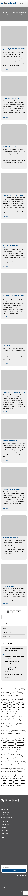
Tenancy (4, 778)
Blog (4, 628)
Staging (14, 771)
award (3, 695)
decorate (17, 709)
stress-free (20, 771)
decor (10, 709)
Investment (17, 733)
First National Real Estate (15, 887)
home (9, 727)
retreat (12, 765)
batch (9, 695)
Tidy (10, 778)
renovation (5, 761)
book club (13, 699)
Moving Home (5, 751)
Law (10, 737)
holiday (4, 727)
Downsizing (5, 716)
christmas (20, 702)
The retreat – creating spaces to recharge (14, 675)
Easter (12, 716)
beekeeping (5, 699)
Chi (15, 702)
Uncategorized (7, 636)
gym (19, 723)
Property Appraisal (5, 840)
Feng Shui (5, 720)
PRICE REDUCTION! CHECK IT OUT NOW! (13, 246)
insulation (14, 730)
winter (4, 785)
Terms (16, 891)
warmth (16, 782)
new (18, 751)
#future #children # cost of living (10, 689)
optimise (12, 754)
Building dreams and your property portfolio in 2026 (12, 662)
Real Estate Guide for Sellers (7, 843)
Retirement (5, 765)
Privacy (20, 891)
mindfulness (5, 747)
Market (4, 744)
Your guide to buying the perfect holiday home (14, 668)
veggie (10, 782)
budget (20, 699)
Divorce (12, 713)
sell (18, 768)
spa (3, 771)
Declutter (4, 709)
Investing (10, 733)
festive (11, 720)
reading (11, 758)
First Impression (6, 723)
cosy (9, 706)
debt (23, 706)
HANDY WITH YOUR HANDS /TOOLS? (14, 392)
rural (17, 765)
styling (4, 775)
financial (18, 720)
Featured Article (8, 632)
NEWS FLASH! (7, 346)
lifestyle (21, 737)
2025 (3, 692)
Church (4, 706)
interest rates (22, 730)
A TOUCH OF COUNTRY (10, 441)
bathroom (15, 695)
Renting (23, 761)
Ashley (14, 692)
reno (24, 758)
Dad (19, 706)
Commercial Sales (5, 830)
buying (4, 702)
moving (20, 747)
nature (13, 751)
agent (8, 692)
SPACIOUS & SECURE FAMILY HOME (14, 295)
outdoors (19, 754)
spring (8, 771)
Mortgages (13, 747)
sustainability (11, 775)
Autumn (20, 692)
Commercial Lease (5, 856)
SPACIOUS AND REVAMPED (11, 538)
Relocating (17, 758)
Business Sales (4, 833)
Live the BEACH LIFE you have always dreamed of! (14, 49)
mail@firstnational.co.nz (7, 817)
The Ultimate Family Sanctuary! (12, 147)
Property (4, 758)
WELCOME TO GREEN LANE (11, 489)
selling (22, 768)
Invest (3, 733)
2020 (22, 689)
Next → (18, 611)
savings (13, 768)
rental (11, 761)
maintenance (10, 740)
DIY (17, 713)
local (3, 740)
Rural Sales (3, 827)
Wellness (22, 782)
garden (14, 723)
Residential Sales (5, 824)
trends (19, 778)
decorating (5, 713)
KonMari (4, 737)
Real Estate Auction (5, 846)
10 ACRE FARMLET (8, 586)
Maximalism (11, 744)
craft (14, 706)
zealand (19, 785)
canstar (10, 702)
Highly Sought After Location (11, 98)
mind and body (20, 744)
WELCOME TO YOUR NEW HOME (13, 195)
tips (14, 778)
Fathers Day (19, 716)
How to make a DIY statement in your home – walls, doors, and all (14, 655)
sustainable (20, 775)
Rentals (17, 761)
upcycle (4, 782)
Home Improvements (19, 727)
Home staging (5, 730)
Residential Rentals (5, 853)
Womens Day (11, 785)
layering (15, 737)
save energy (5, 768)
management (19, 740)
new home (5, 754)
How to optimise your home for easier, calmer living (14, 649)
